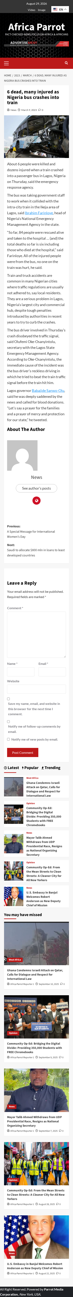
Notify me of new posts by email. (34, 739)
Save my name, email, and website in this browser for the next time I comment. (34, 709)
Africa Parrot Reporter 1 (22, 984)
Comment (15, 608)
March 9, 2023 (29, 109)
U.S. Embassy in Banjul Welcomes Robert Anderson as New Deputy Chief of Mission (43, 899)
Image (41, 10)
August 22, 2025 (47, 1273)
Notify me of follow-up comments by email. (34, 728)
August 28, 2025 (47, 1204)
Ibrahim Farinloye (39, 213)
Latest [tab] (13, 768)
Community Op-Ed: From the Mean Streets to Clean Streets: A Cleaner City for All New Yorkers (43, 873)
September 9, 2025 (48, 1057)
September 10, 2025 (49, 984)
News (13, 109)
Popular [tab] (31, 768)
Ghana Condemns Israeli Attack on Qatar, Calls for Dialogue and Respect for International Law (43, 789)
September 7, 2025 (48, 1131)
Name (12, 663)
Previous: (31, 531)
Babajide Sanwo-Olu (48, 390)
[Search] (66, 63)
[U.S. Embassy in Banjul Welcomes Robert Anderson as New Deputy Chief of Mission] (13, 896)
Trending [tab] (52, 768)
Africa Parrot (36, 27)
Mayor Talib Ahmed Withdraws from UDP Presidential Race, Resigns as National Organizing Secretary (44, 846)
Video (31, 10)
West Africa (32, 778)
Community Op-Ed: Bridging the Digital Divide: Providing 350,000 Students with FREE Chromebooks (43, 816)
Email (43, 663)
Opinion (30, 803)
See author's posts (36, 488)
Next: (36, 550)
